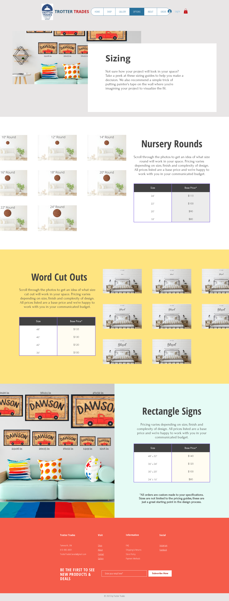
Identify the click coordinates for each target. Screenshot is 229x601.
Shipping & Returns (133, 549)
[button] (186, 11)
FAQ (127, 545)
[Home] (47, 12)
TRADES (81, 11)
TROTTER (64, 11)
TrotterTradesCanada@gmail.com (73, 554)
